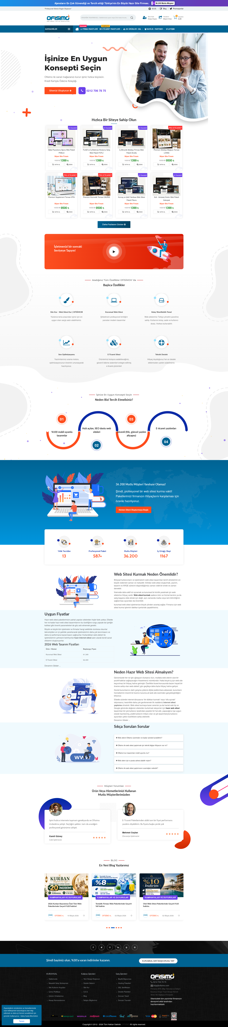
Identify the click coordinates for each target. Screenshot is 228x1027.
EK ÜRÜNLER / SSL (133, 29)
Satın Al (57, 164)
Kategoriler (51, 29)
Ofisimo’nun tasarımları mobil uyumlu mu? (133, 753)
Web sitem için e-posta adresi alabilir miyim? (134, 760)
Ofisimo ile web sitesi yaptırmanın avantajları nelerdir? (137, 768)
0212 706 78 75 (96, 91)
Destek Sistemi (89, 983)
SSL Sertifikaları (124, 987)
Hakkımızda (53, 979)
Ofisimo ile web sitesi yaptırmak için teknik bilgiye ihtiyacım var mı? (142, 745)
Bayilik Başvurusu (124, 979)
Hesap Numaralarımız (57, 1000)
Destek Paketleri (124, 992)
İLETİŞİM (171, 29)
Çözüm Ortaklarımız (56, 996)
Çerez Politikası (54, 992)
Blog (164, 8)
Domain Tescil (123, 996)
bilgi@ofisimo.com (161, 985)
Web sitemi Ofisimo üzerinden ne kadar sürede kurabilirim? (139, 738)
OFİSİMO (125, 1024)
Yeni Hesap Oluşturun (91, 979)
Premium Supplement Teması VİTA (61, 197)
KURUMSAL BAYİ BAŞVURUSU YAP (158, 961)
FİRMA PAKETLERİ (89, 29)
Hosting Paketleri (124, 983)
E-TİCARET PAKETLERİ (110, 29)
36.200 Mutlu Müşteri (164, 3)
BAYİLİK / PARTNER (154, 29)
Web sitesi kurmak (142, 595)
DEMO (70, 164)
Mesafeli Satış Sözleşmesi (58, 983)
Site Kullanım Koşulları (57, 987)
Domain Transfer (124, 1000)
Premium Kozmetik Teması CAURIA (96, 197)
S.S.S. (154, 8)
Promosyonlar (178, 8)
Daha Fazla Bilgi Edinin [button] (29, 1016)
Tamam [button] (21, 1021)
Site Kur (86, 987)
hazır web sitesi (173, 708)
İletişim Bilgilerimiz (90, 1000)
